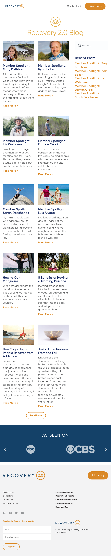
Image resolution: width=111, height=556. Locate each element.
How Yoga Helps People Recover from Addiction (18, 353)
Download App (62, 507)
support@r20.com (10, 503)
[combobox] (91, 45)
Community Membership (66, 500)
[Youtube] (22, 513)
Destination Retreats (65, 496)
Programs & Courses (64, 503)
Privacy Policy (61, 532)
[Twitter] (16, 513)
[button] (55, 6)
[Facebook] (4, 513)
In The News (8, 496)
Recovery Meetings (64, 492)
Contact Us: (8, 500)
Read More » (10, 106)
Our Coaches (8, 492)
